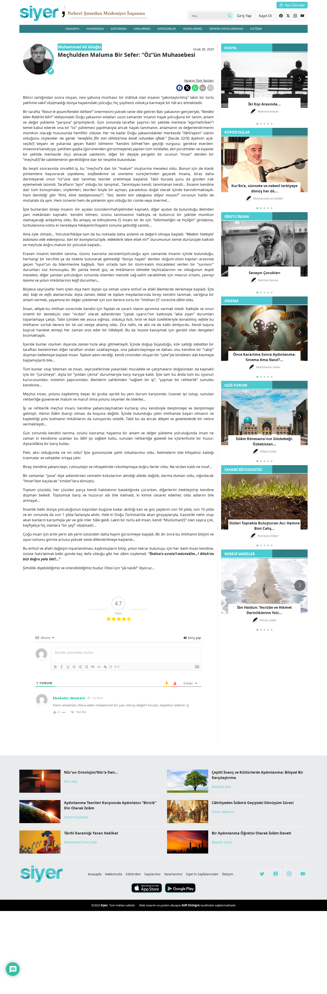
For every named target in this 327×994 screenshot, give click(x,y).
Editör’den (133, 874)
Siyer (104, 905)
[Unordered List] (86, 667)
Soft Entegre (191, 905)
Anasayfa (94, 874)
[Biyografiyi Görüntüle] (50, 71)
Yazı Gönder (295, 5)
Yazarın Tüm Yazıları (199, 80)
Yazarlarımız (173, 874)
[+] (117, 666)
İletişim (227, 874)
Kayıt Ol (265, 15)
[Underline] (68, 667)
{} (111, 666)
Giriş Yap (244, 15)
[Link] (105, 667)
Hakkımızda (113, 874)
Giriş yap (194, 638)
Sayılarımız (152, 874)
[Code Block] (99, 667)
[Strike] (74, 667)
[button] (299, 79)
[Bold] (55, 667)
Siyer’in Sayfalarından (202, 874)
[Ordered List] (80, 667)
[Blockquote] (93, 667)
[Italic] (62, 667)
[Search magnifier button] (229, 16)
